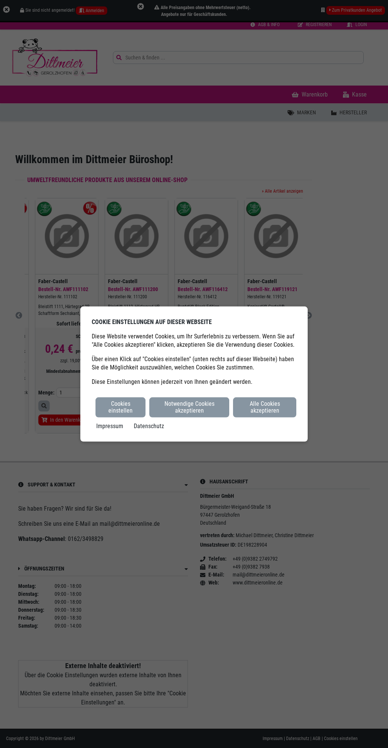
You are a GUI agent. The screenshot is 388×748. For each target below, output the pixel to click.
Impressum (109, 425)
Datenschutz (149, 425)
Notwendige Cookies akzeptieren (189, 407)
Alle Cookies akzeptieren (265, 407)
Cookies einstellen (120, 407)
